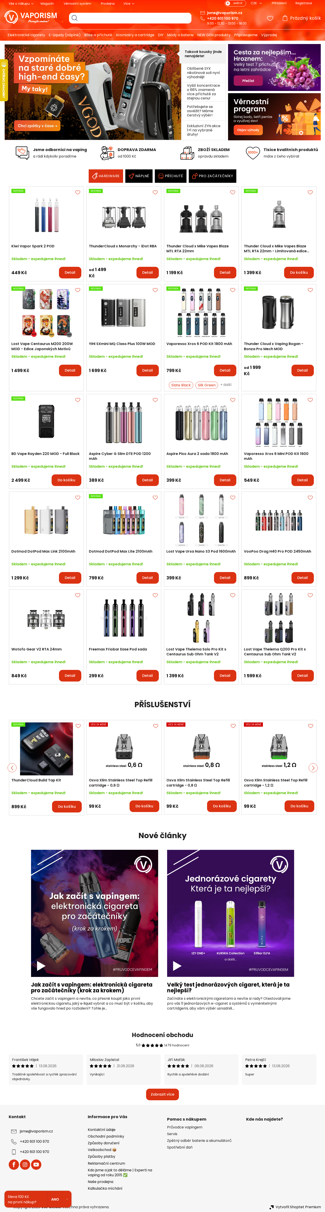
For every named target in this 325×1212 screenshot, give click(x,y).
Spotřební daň (180, 1147)
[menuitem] (24, 35)
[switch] (235, 3)
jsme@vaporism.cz (224, 12)
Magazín (47, 3)
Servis (172, 1134)
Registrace (304, 3)
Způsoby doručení (104, 1143)
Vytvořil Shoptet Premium (298, 1207)
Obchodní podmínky (106, 1136)
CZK (254, 3)
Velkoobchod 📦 (102, 1149)
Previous (12, 767)
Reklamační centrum (106, 1163)
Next (313, 767)
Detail (70, 272)
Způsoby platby (101, 1156)
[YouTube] (36, 1164)
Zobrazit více (162, 1094)
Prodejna (108, 3)
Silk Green (207, 385)
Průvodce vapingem (184, 1127)
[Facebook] (14, 1164)
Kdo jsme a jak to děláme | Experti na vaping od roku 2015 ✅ (120, 1173)
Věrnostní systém (77, 3)
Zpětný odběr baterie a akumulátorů (199, 1140)
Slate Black (181, 385)
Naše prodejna (100, 1181)
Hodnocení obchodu (162, 1035)
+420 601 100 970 (222, 18)
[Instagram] (25, 1164)
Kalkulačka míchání (105, 1188)
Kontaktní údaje (101, 1129)
